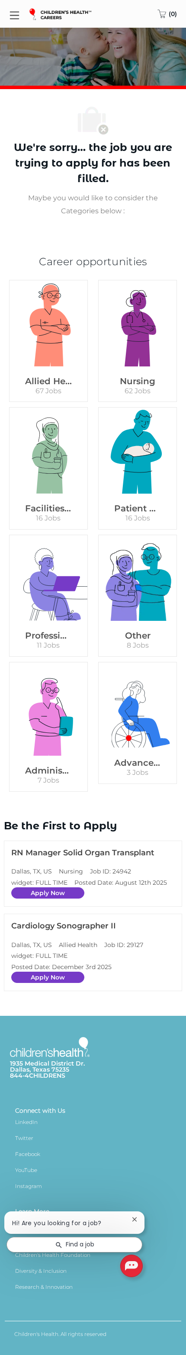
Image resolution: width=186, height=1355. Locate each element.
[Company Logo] (61, 13)
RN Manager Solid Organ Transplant (82, 852)
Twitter (24, 1138)
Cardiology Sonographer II (63, 926)
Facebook (27, 1154)
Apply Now (48, 893)
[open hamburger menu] (14, 14)
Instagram (28, 1186)
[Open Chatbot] (131, 1266)
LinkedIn (26, 1122)
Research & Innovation (44, 1287)
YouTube (26, 1170)
